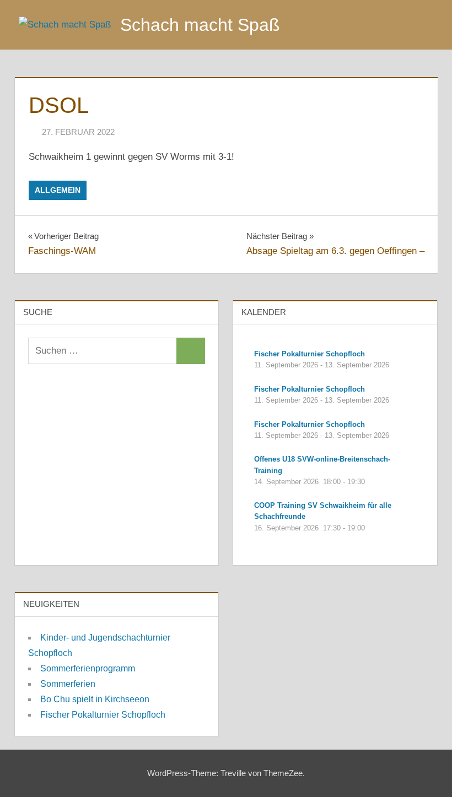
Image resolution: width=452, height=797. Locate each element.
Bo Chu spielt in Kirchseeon (94, 699)
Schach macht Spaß (200, 25)
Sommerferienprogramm (87, 668)
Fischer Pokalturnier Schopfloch (102, 714)
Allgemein (57, 190)
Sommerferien (67, 683)
